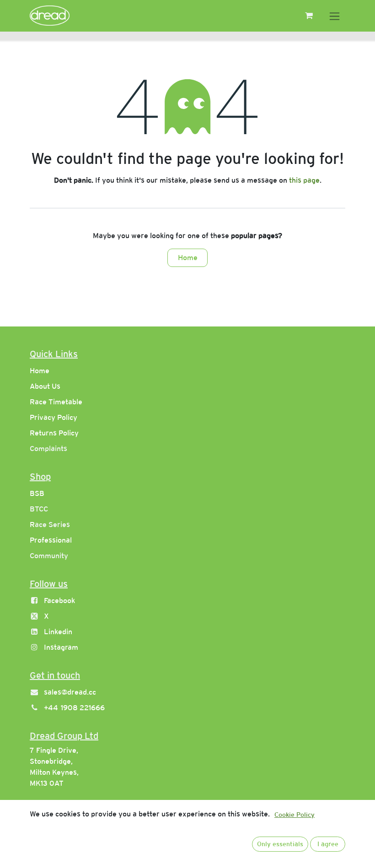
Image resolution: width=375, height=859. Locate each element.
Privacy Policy (53, 417)
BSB (37, 493)
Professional (51, 540)
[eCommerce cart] (308, 15)
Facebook (59, 600)
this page (304, 180)
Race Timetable (56, 401)
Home (188, 257)
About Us (45, 386)
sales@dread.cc (70, 692)
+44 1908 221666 (74, 707)
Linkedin (58, 631)
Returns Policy (54, 433)
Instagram (61, 647)
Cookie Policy (294, 814)
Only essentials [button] (280, 844)
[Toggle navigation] (334, 16)
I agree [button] (327, 844)
